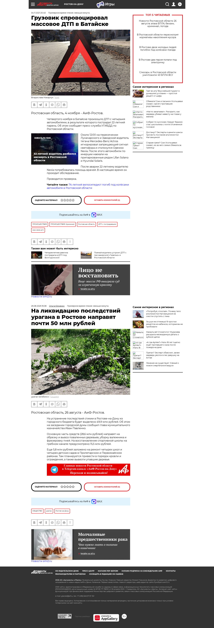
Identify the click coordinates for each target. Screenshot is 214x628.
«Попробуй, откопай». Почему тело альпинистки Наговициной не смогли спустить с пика (163, 313)
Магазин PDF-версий (108, 571)
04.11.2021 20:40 (38, 13)
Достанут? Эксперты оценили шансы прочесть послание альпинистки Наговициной (164, 134)
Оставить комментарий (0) (107, 200)
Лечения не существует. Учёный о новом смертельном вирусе (162, 364)
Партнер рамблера (82, 616)
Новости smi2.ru (41, 296)
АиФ (57, 97)
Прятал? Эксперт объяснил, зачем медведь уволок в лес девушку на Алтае (163, 355)
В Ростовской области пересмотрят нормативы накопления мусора (158, 36)
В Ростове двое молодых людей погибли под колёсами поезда (157, 48)
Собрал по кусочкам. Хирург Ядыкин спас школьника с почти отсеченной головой (164, 124)
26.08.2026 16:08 (39, 306)
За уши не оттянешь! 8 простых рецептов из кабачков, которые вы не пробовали (164, 324)
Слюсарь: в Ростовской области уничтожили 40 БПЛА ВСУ (157, 73)
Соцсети (54, 397)
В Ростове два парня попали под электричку (158, 61)
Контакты (170, 571)
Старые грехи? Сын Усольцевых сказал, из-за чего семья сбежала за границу (163, 145)
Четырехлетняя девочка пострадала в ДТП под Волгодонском (56, 255)
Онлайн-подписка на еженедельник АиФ (142, 571)
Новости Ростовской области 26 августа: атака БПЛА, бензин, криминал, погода (158, 24)
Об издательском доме (67, 571)
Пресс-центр (88, 571)
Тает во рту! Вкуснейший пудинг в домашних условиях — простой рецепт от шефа (163, 93)
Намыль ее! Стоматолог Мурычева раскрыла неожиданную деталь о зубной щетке (163, 334)
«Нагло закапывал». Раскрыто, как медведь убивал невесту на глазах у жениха (163, 114)
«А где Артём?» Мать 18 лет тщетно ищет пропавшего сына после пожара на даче (163, 345)
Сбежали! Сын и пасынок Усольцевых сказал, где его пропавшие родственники (164, 103)
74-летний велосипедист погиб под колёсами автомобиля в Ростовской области (88, 186)
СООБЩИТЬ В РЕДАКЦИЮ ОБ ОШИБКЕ (106, 574)
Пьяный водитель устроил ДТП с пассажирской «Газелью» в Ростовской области (110, 255)
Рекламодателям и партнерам (70, 574)
